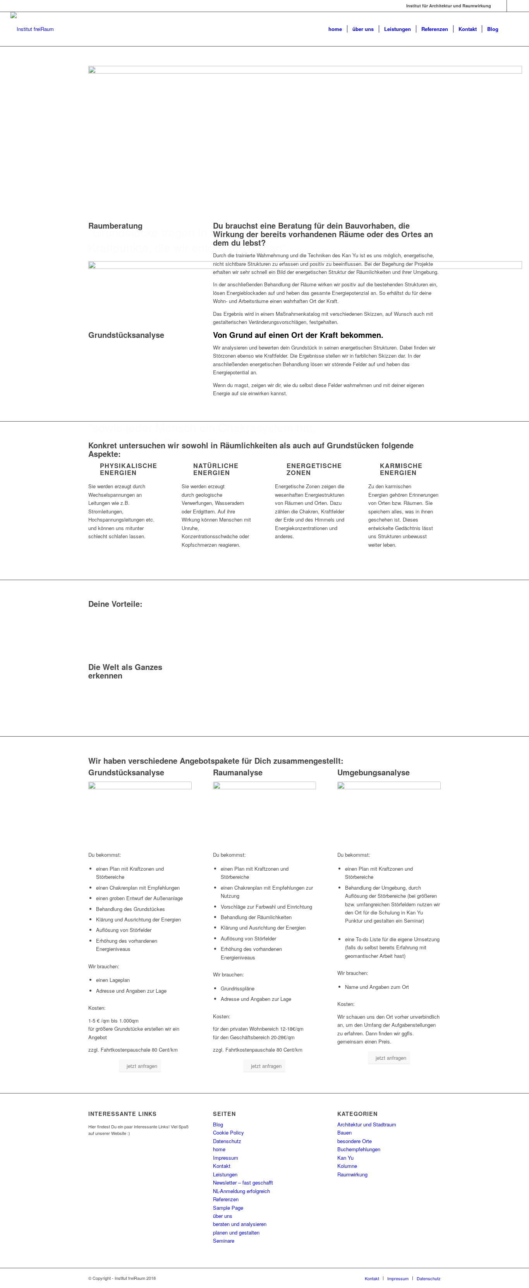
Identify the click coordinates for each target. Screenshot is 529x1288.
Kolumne (347, 1165)
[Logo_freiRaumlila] (32, 29)
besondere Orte (354, 1141)
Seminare (223, 1240)
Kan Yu (345, 1157)
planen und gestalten (236, 1232)
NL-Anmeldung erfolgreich (241, 1191)
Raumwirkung (352, 1174)
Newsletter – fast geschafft (243, 1182)
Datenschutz (227, 1141)
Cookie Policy (228, 1132)
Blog (218, 1124)
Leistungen (225, 1174)
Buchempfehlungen (358, 1149)
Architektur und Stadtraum (366, 1124)
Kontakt (221, 1165)
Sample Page (228, 1207)
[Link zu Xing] (513, 6)
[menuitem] (335, 29)
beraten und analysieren (239, 1224)
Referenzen (226, 1199)
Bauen (344, 1132)
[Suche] (511, 29)
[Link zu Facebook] (501, 6)
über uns (222, 1215)
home (219, 1149)
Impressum (225, 1157)
